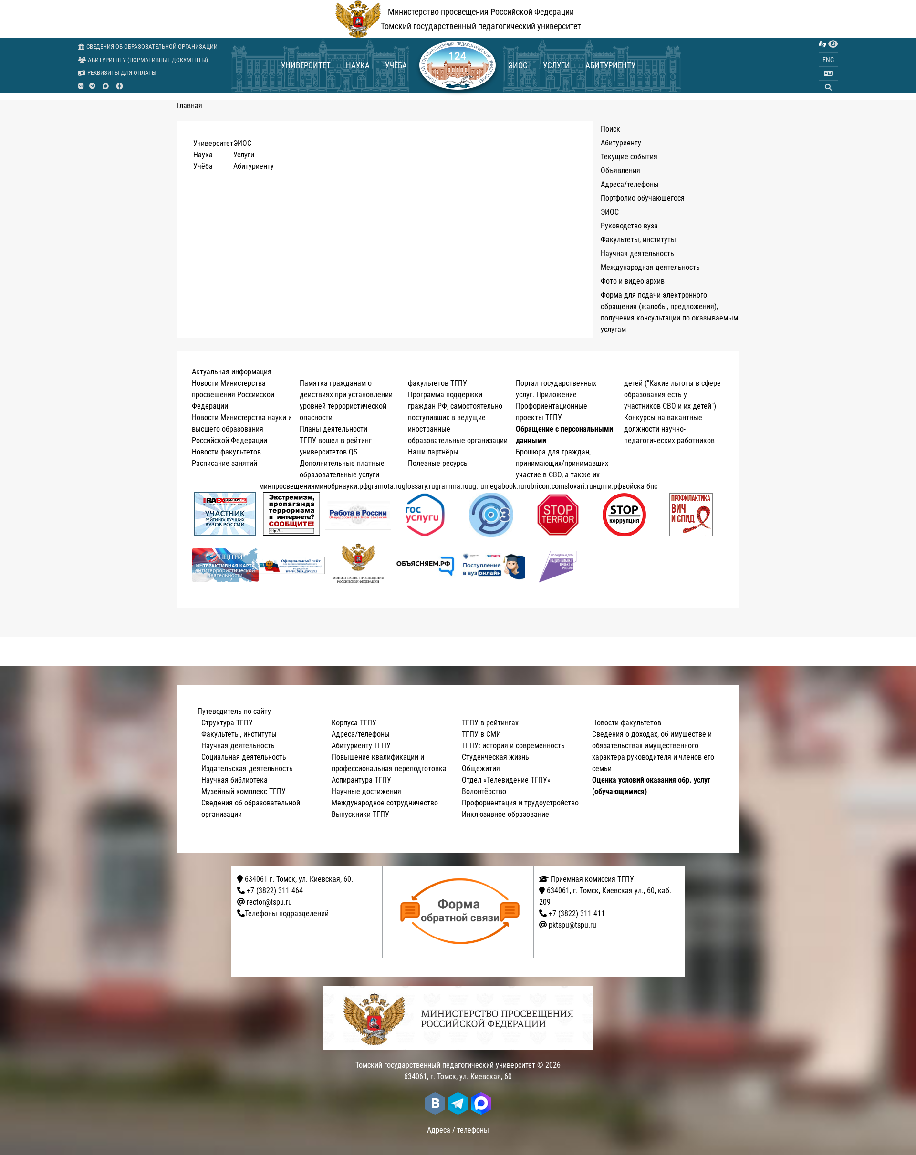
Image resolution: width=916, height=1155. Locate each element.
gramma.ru (451, 486)
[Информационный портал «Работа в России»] (358, 515)
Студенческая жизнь (495, 757)
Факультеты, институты (638, 239)
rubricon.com (544, 486)
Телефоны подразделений (287, 913)
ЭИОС (518, 65)
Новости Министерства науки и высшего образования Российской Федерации (242, 429)
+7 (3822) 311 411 (577, 913)
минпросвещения (287, 486)
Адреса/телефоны (630, 184)
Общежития (481, 768)
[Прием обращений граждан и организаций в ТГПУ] (461, 912)
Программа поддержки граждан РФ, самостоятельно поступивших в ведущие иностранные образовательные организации (458, 417)
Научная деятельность (637, 253)
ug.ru (476, 486)
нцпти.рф (607, 486)
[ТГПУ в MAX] (105, 86)
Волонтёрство (484, 791)
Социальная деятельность (243, 757)
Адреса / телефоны (458, 1129)
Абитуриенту (610, 65)
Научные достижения (366, 791)
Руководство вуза (629, 225)
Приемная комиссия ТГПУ (591, 879)
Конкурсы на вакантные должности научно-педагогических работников (669, 429)
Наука (358, 65)
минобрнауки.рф (341, 486)
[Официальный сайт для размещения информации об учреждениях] (292, 565)
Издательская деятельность (247, 768)
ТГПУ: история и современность (513, 745)
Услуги (556, 65)
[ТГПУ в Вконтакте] (80, 86)
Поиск (610, 129)
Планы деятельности (333, 428)
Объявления (620, 170)
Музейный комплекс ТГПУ (243, 791)
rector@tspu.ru (269, 902)
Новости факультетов (226, 451)
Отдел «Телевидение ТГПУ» (506, 779)
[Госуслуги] (425, 515)
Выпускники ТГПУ (360, 814)
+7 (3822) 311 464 (275, 890)
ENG (828, 59)
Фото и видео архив (633, 281)
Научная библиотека (234, 779)
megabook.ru (504, 486)
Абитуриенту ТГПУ (361, 745)
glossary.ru (418, 486)
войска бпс (639, 486)
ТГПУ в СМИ (481, 734)
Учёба (396, 65)
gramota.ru (385, 486)
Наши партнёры (433, 451)
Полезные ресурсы (438, 463)
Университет (306, 65)
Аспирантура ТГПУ (361, 779)
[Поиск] (828, 87)
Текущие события (629, 156)
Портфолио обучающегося (643, 198)
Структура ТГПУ (227, 722)
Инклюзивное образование (505, 814)
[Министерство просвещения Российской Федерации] (358, 565)
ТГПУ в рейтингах (490, 722)
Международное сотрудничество (385, 802)
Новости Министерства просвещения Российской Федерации (233, 395)
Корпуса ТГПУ (354, 722)
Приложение (556, 394)
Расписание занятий (224, 463)
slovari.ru (578, 486)
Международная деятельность (650, 267)
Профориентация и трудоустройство (520, 802)
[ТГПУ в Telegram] (92, 86)
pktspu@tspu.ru (572, 924)
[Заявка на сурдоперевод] (822, 44)
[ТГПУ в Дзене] (119, 86)
